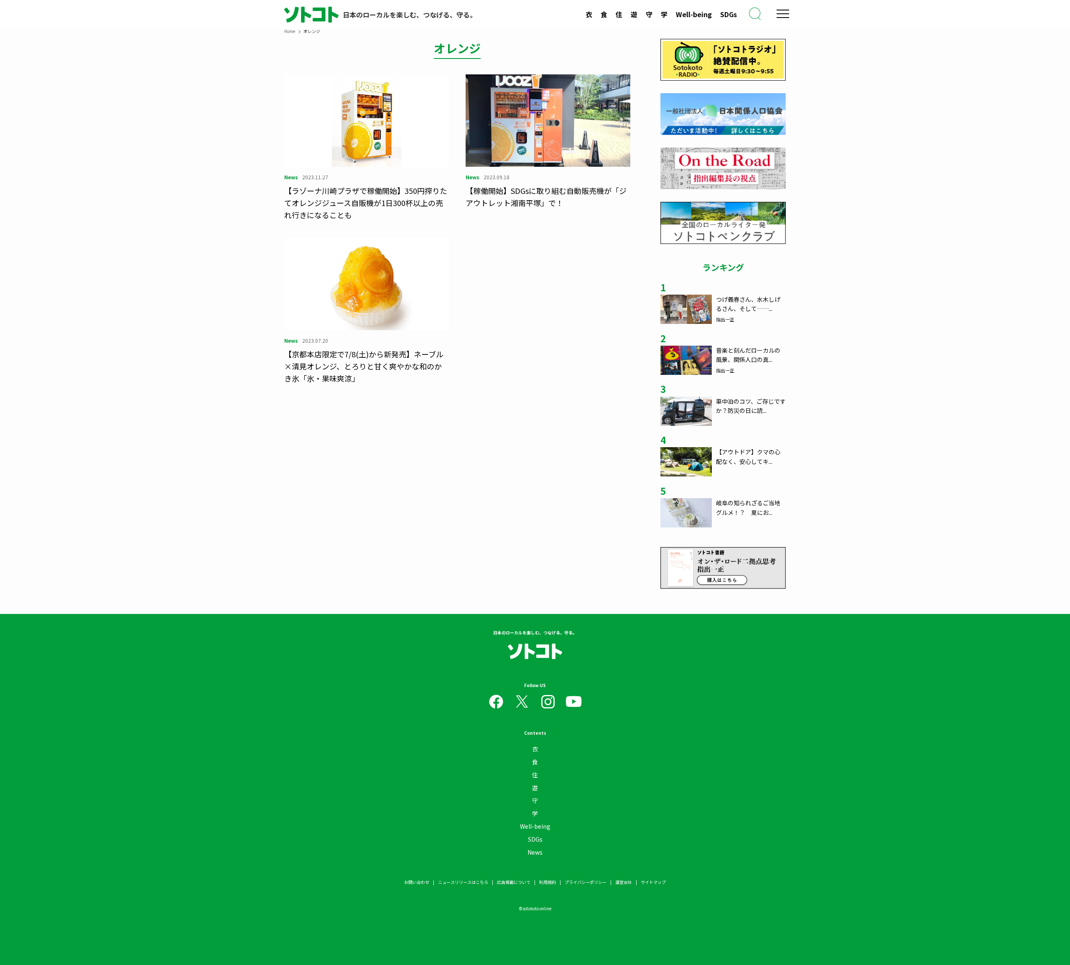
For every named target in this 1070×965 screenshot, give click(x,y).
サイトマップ (653, 882)
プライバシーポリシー (585, 882)
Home (289, 31)
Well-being (694, 14)
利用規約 (547, 882)
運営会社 (623, 882)
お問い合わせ (416, 882)
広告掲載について (513, 882)
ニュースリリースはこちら (463, 882)
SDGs (728, 14)
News (535, 852)
